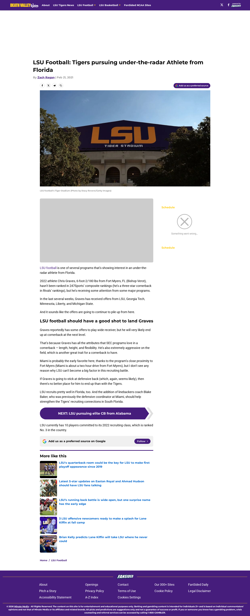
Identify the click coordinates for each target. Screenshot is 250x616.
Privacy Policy (94, 591)
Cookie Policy (163, 591)
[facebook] (228, 4)
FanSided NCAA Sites (137, 5)
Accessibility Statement (55, 597)
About (46, 5)
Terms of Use (127, 591)
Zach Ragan (46, 77)
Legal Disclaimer (199, 591)
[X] (221, 4)
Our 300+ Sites (164, 584)
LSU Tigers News (63, 5)
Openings (91, 584)
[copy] (60, 85)
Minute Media (21, 606)
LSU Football (59, 560)
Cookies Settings (129, 597)
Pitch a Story (47, 591)
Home (43, 560)
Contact (123, 584)
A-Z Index (91, 597)
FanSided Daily (198, 584)
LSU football (48, 268)
